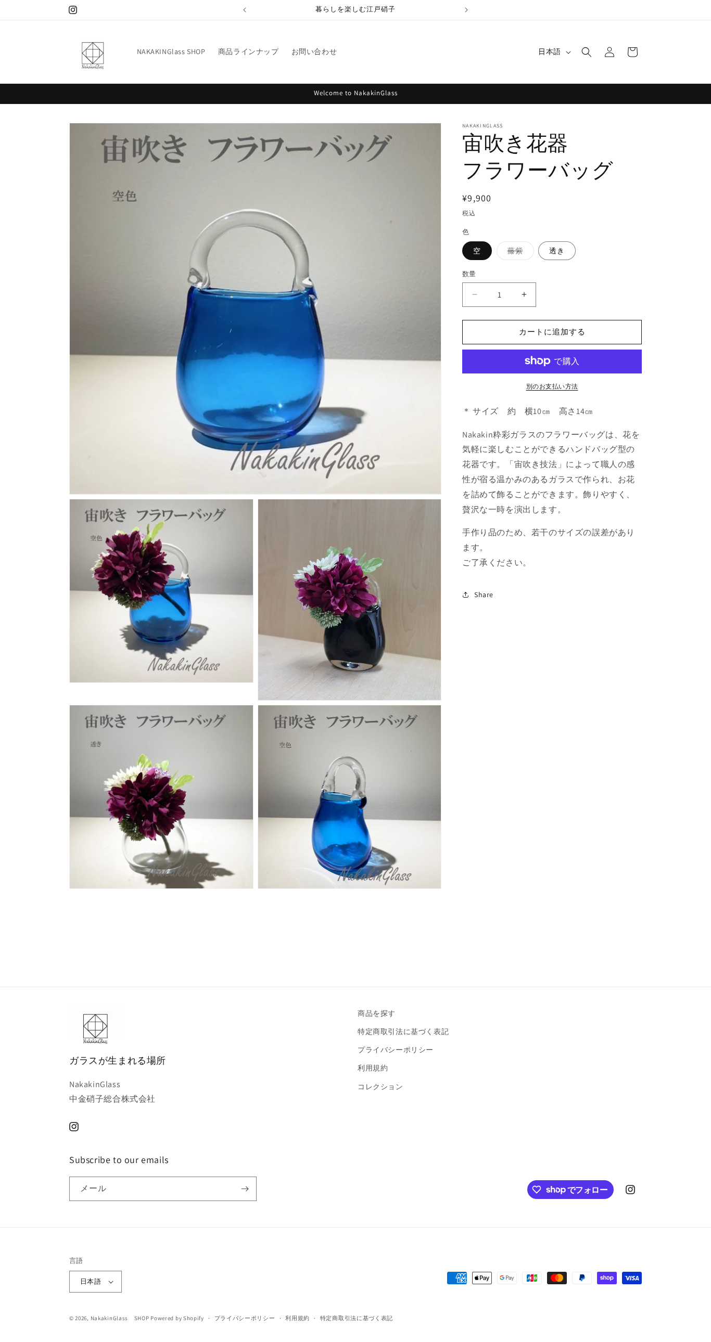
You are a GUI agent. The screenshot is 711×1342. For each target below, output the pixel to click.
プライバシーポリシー (396, 1049)
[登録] (244, 1189)
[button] (586, 52)
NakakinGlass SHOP (120, 1318)
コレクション (380, 1086)
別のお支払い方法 (552, 386)
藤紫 (518, 253)
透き (557, 250)
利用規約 (373, 1068)
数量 (469, 273)
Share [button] (483, 594)
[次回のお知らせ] (466, 10)
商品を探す (377, 1013)
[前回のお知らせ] (244, 10)
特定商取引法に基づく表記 (403, 1031)
